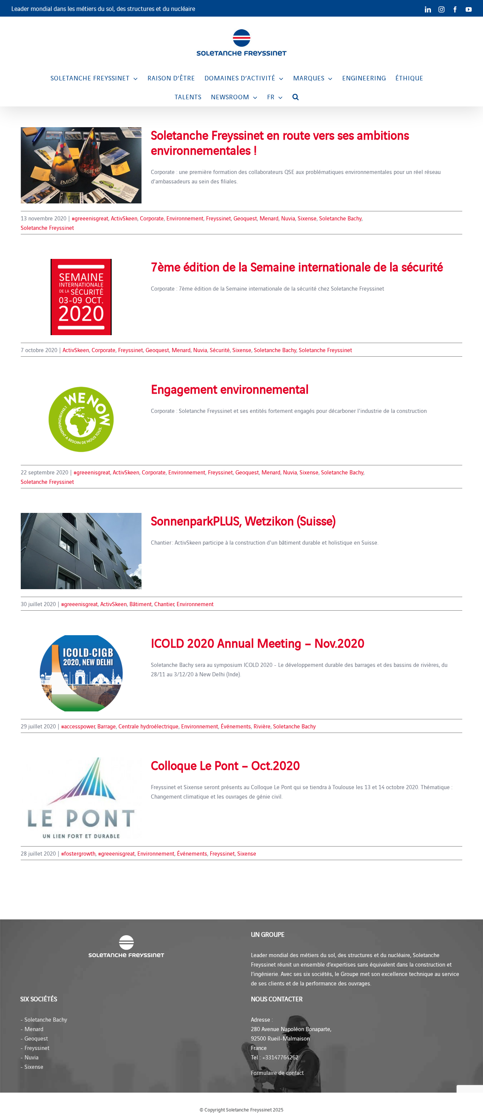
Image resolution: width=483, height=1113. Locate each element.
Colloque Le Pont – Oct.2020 (225, 764)
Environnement (184, 218)
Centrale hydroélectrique (148, 726)
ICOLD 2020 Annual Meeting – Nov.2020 (258, 642)
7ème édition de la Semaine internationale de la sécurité (297, 266)
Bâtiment (140, 604)
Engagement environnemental (230, 388)
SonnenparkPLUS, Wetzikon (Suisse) (243, 520)
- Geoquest (34, 1038)
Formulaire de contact (277, 1072)
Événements (236, 726)
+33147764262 (280, 1057)
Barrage (106, 726)
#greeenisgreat (90, 218)
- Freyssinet (34, 1047)
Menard (269, 218)
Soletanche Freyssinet (47, 227)
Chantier (164, 604)
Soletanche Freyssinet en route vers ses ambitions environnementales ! (280, 142)
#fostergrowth (78, 853)
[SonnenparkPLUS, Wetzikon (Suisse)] (81, 551)
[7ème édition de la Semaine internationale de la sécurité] (81, 297)
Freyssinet (218, 218)
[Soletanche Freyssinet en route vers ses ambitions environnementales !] (81, 165)
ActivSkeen (124, 218)
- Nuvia (29, 1057)
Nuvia (288, 218)
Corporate (152, 218)
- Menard (31, 1029)
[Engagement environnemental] (81, 419)
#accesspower (78, 726)
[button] (295, 96)
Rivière (262, 726)
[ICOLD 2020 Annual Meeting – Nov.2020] (81, 673)
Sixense (307, 218)
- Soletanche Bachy (43, 1019)
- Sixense (31, 1066)
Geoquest (245, 218)
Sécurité (220, 350)
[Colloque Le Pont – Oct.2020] (81, 798)
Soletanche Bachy (340, 218)
